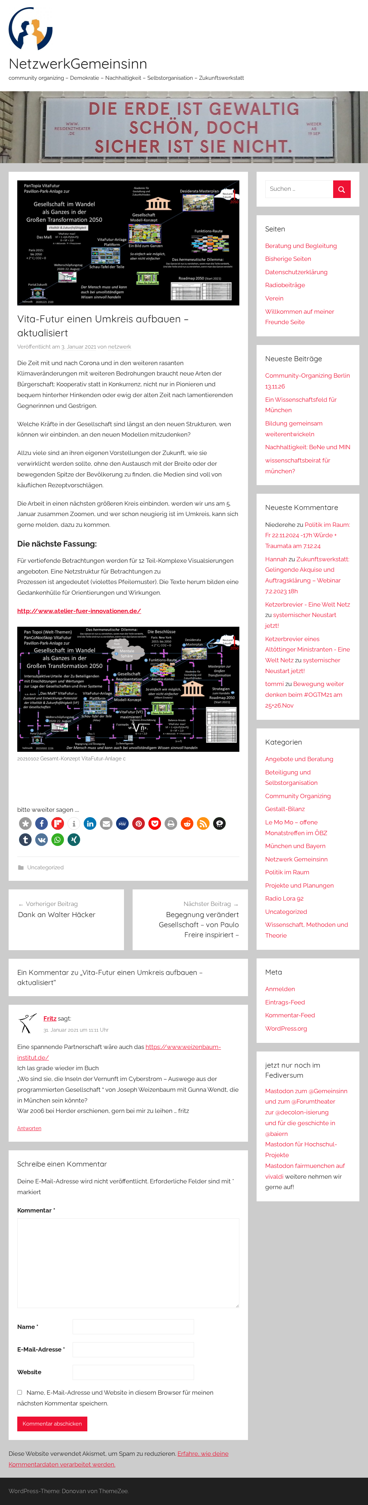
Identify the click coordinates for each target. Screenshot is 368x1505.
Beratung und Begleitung (301, 245)
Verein (274, 298)
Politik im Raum (287, 872)
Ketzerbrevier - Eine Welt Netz (307, 604)
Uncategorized (45, 867)
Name (27, 1326)
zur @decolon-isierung (297, 1112)
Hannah (276, 559)
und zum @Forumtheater (300, 1101)
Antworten (29, 1128)
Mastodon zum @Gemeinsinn (306, 1091)
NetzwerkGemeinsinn (78, 63)
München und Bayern (295, 846)
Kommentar (36, 1210)
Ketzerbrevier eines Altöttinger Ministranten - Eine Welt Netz (307, 649)
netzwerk (119, 347)
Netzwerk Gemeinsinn (296, 859)
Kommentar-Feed (290, 1015)
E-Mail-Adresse (41, 1349)
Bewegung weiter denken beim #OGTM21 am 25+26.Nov (304, 694)
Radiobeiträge (285, 285)
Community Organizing (298, 796)
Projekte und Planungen (299, 885)
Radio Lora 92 (284, 898)
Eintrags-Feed (285, 1002)
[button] (25, 823)
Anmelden (280, 989)
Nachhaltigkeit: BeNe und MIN (307, 447)
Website (29, 1372)
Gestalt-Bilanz (285, 809)
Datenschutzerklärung (296, 272)
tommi (274, 683)
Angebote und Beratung (299, 759)
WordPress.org (286, 1028)
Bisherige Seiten (288, 258)
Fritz (49, 1018)
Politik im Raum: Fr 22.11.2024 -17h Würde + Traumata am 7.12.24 (307, 535)
